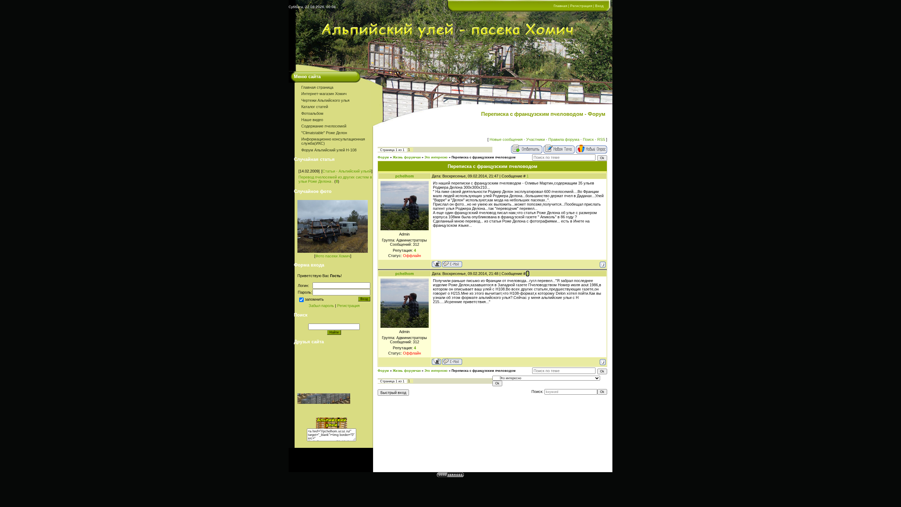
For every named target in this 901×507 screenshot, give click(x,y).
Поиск (588, 139)
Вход (599, 6)
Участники (535, 139)
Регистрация (581, 6)
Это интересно (436, 157)
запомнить (314, 299)
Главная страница (317, 87)
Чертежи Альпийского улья (325, 100)
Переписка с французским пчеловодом (484, 157)
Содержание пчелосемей (323, 126)
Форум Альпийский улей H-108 (329, 150)
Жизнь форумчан (407, 157)
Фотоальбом (312, 113)
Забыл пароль (321, 305)
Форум (383, 157)
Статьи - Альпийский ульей (346, 171)
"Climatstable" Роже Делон (324, 133)
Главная (560, 6)
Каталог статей (314, 107)
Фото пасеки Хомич (332, 256)
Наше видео (312, 120)
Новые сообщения (506, 139)
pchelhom (404, 176)
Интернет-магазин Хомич (324, 94)
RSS (601, 139)
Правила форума (563, 139)
